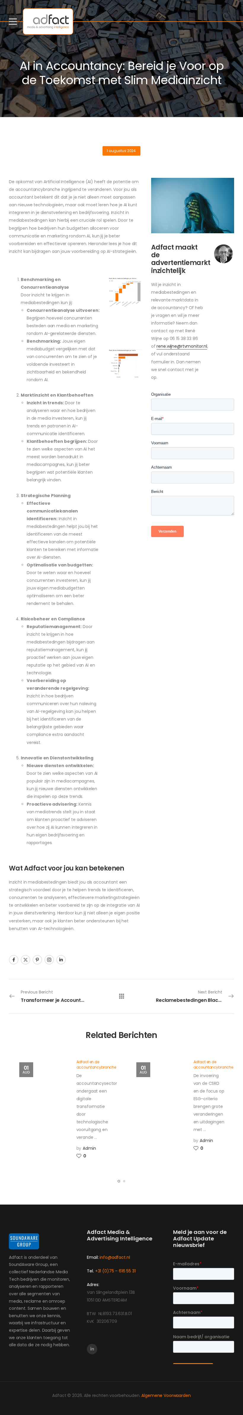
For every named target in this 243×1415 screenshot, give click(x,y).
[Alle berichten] (121, 996)
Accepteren (20, 1395)
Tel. (91, 1271)
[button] (232, 1395)
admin (89, 1148)
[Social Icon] (13, 959)
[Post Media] (40, 1108)
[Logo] (48, 21)
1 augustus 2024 (121, 150)
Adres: (93, 1285)
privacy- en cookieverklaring (115, 1399)
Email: (92, 1257)
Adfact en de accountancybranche (96, 1064)
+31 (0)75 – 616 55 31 (115, 1271)
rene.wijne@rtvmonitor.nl (181, 346)
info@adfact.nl (115, 1257)
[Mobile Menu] (13, 21)
